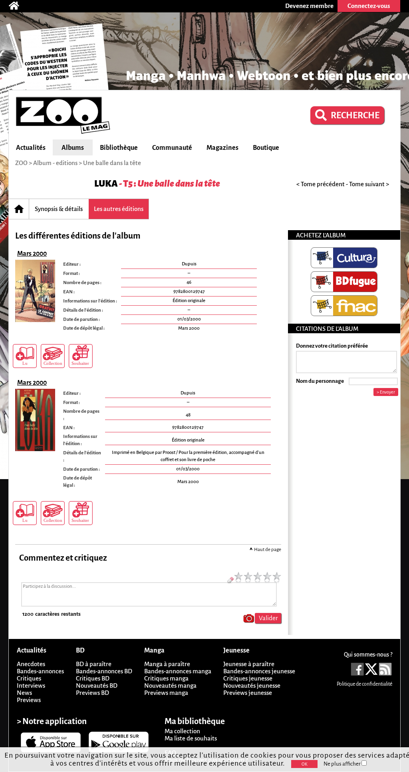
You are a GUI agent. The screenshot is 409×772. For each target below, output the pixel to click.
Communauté (172, 147)
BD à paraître (93, 664)
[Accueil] (18, 6)
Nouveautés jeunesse (251, 685)
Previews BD (92, 692)
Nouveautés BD (96, 685)
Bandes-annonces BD (104, 671)
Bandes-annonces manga (177, 671)
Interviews (31, 685)
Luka (106, 184)
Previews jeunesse (247, 692)
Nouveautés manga (170, 685)
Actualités (31, 147)
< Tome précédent (320, 184)
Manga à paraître (167, 664)
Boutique (266, 147)
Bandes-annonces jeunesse (259, 671)
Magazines (222, 147)
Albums (73, 147)
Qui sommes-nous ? (368, 654)
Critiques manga (166, 678)
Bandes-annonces (40, 671)
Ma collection (182, 731)
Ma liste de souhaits (191, 738)
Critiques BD (92, 678)
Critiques (29, 678)
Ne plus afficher (342, 764)
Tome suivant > (369, 184)
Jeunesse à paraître (248, 664)
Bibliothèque (119, 147)
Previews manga (166, 692)
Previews (29, 699)
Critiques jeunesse (247, 678)
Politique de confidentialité (364, 684)
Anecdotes (31, 664)
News (24, 692)
